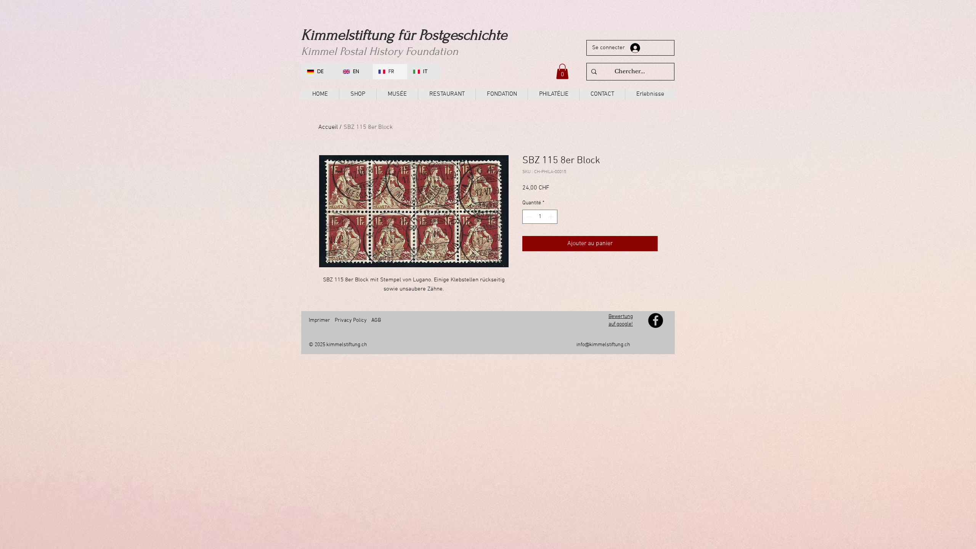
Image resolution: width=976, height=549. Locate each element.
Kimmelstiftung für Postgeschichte (404, 35)
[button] (562, 71)
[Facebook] (655, 320)
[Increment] (551, 216)
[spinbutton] (540, 216)
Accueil (328, 127)
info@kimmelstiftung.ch (603, 345)
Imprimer (319, 320)
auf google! (620, 324)
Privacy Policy (351, 320)
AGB (376, 320)
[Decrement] (528, 216)
